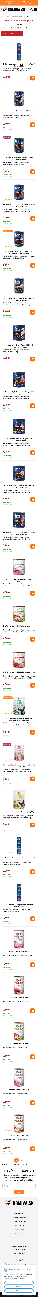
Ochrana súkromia (19, 1230)
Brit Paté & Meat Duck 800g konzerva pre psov (19, 626)
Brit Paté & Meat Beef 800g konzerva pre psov (19, 672)
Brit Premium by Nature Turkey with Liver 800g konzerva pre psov (19, 440)
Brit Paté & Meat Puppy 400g (19, 951)
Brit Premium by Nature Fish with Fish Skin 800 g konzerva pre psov (19, 346)
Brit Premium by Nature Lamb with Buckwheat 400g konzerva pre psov (19, 205)
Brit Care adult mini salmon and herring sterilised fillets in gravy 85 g (19, 719)
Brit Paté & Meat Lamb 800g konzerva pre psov (19, 580)
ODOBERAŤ (19, 1192)
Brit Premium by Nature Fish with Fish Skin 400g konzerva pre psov (19, 112)
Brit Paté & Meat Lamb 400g (19, 1090)
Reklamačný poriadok (19, 1222)
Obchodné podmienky (19, 1218)
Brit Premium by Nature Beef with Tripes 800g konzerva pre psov (19, 393)
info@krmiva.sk (30, 1)
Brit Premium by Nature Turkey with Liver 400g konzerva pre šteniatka (19, 252)
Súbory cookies (19, 1234)
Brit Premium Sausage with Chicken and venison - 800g (19, 906)
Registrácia (19, 3)
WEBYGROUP (28, 1295)
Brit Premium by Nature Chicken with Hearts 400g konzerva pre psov (19, 299)
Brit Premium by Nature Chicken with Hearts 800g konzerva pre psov (19, 486)
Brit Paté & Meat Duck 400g (19, 1044)
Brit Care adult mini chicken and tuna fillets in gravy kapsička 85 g (19, 766)
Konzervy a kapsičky (17, 16)
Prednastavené (16, 27)
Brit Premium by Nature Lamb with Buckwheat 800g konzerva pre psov (19, 533)
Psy (8, 16)
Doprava (19, 1238)
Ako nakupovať (19, 1226)
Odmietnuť (19, 1291)
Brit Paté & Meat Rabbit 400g (19, 1136)
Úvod (2, 16)
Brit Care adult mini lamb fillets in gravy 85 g (19, 812)
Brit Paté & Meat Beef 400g (19, 997)
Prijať (19, 1283)
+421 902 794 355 (9, 1)
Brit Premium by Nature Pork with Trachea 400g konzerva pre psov (19, 159)
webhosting (15, 1295)
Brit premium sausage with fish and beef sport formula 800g (19, 65)
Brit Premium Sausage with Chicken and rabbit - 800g (19, 859)
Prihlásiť (12, 3)
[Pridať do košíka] (32, 78)
